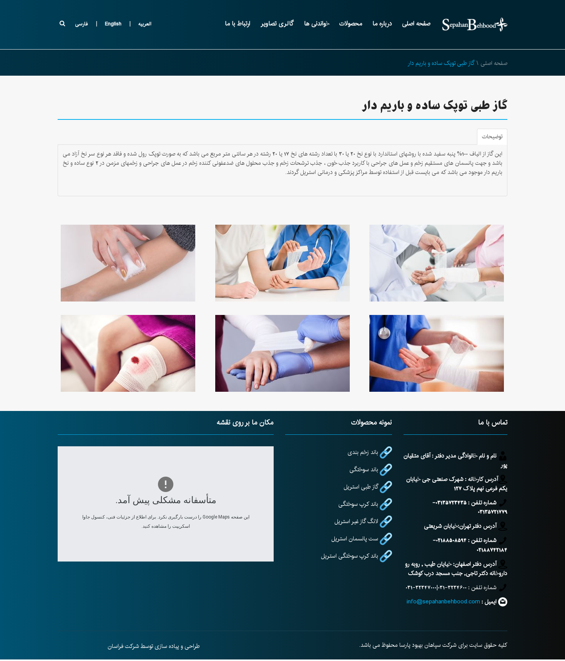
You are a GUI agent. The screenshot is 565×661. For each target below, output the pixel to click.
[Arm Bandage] (437, 263)
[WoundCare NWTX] (282, 263)
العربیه (144, 24)
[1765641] (437, 353)
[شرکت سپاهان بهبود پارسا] (474, 24)
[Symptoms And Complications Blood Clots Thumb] (128, 353)
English (113, 24)
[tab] (492, 137)
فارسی (81, 24)
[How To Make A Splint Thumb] (282, 353)
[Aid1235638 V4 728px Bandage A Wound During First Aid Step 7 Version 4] (128, 263)
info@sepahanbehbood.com (443, 601)
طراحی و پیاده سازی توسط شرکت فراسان (154, 646)
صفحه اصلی (493, 63)
